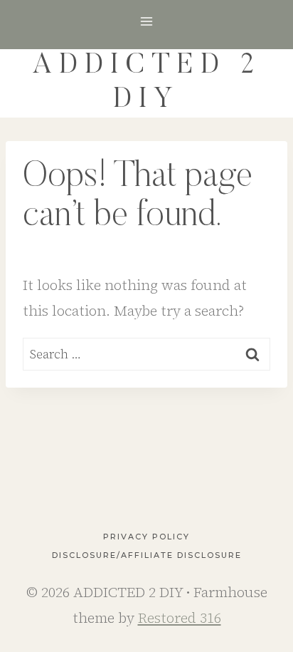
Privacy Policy (146, 537)
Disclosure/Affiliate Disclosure (147, 555)
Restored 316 (179, 618)
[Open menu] (147, 21)
